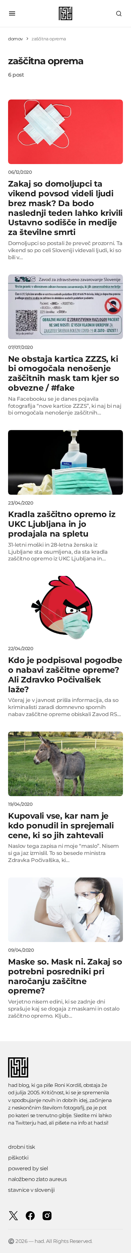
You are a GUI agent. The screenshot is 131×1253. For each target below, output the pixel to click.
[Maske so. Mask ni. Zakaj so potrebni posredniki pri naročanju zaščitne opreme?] (65, 909)
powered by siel (28, 1168)
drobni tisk (21, 1147)
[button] (12, 13)
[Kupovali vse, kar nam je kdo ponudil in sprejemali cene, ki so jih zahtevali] (65, 764)
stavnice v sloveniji (31, 1190)
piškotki (18, 1157)
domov (15, 38)
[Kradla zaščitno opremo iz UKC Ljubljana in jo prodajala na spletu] (65, 462)
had (42, 1123)
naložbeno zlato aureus (37, 1179)
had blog (18, 1085)
